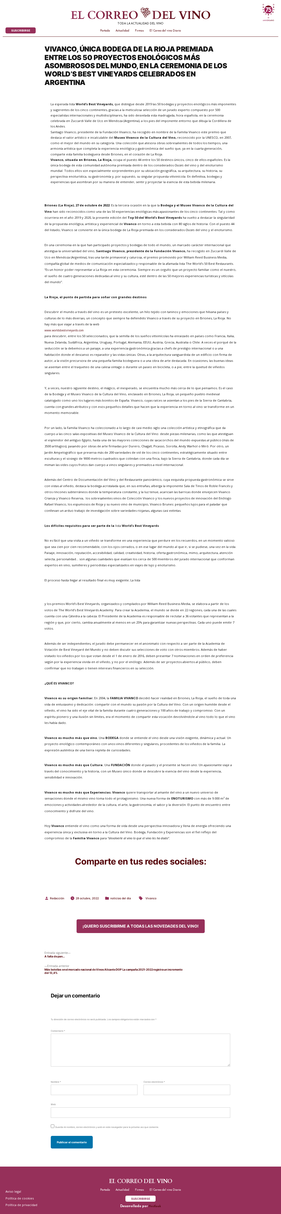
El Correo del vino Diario (165, 30)
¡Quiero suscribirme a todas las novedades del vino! (141, 926)
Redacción (57, 898)
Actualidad (122, 30)
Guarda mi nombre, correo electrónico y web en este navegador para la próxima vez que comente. (107, 1127)
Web (53, 1104)
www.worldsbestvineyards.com (64, 330)
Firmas (139, 30)
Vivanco (150, 898)
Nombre (56, 1082)
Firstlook (155, 1206)
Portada (105, 30)
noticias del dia (120, 898)
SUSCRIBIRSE (20, 30)
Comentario (58, 1031)
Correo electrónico (154, 1082)
